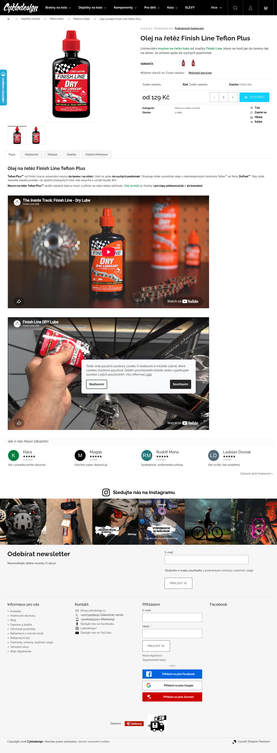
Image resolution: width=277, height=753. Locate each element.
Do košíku (257, 97)
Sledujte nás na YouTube (96, 632)
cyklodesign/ (89, 628)
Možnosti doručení (200, 72)
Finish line (245, 84)
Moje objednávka (20, 651)
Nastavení (96, 384)
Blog (13, 620)
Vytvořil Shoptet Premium (254, 741)
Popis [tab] (12, 154)
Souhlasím (180, 384)
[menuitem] (58, 7)
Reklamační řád (20, 638)
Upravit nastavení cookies (93, 741)
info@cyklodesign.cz (93, 610)
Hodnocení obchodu (22, 615)
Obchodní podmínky (23, 629)
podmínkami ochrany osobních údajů (229, 570)
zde (149, 374)
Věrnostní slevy (19, 646)
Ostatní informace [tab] (96, 154)
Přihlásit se (178, 583)
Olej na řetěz (132, 185)
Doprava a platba (21, 624)
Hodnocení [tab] (31, 154)
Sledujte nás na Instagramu (144, 492)
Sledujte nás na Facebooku (97, 623)
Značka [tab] (71, 154)
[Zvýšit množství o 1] (232, 97)
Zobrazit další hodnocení (255, 473)
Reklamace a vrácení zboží (26, 633)
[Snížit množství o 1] (214, 97)
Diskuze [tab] (52, 154)
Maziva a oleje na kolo (187, 108)
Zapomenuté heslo (154, 659)
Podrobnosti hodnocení (189, 28)
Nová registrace (152, 655)
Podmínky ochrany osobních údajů (31, 642)
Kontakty (15, 611)
